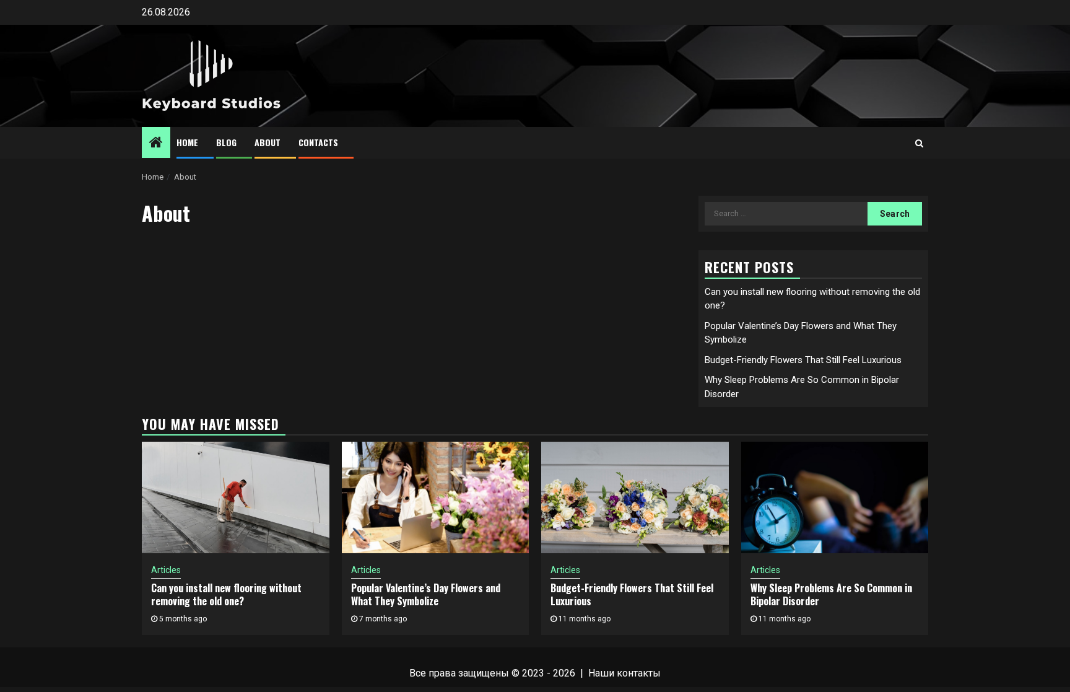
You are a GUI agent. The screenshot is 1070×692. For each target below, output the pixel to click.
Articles (166, 570)
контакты (639, 673)
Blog (226, 142)
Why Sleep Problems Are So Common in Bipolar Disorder (831, 594)
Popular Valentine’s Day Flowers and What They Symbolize (425, 594)
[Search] (919, 143)
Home (187, 142)
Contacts (318, 142)
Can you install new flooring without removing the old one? (226, 594)
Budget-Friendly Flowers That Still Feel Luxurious (803, 360)
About (267, 142)
